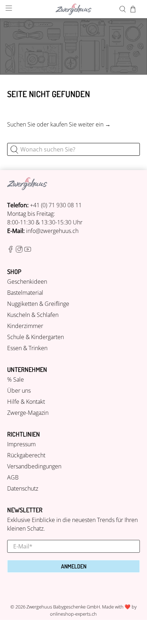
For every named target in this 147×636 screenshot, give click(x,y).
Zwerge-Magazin (28, 413)
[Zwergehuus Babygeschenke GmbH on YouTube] (27, 250)
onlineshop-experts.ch (73, 614)
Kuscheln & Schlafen (33, 315)
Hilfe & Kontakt (26, 402)
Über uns (19, 390)
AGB (13, 477)
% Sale (15, 379)
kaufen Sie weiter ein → (80, 124)
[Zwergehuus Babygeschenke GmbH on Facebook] (10, 250)
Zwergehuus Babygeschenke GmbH (63, 606)
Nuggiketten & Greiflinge (38, 304)
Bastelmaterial (25, 293)
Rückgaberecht (26, 455)
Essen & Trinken (27, 348)
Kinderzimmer (25, 326)
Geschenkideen (27, 281)
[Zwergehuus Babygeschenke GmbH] (73, 9)
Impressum (21, 444)
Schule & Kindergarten (35, 337)
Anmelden (73, 566)
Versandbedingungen (34, 466)
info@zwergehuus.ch (52, 231)
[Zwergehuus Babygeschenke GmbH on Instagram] (19, 250)
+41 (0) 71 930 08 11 (56, 205)
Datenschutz (22, 488)
